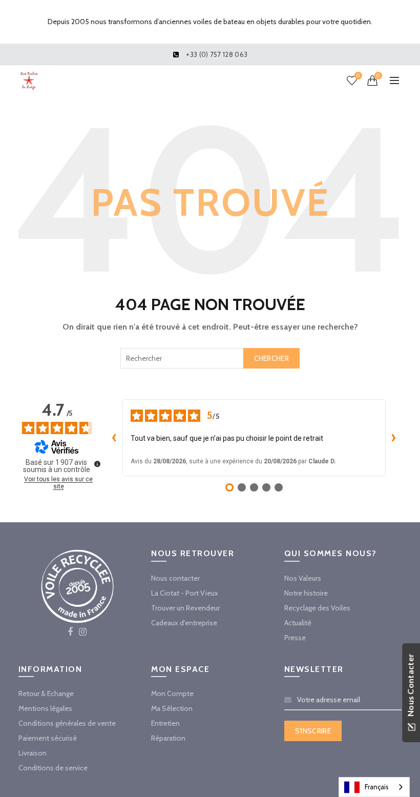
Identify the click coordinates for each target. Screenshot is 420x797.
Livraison (32, 753)
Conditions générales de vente (67, 723)
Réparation (168, 738)
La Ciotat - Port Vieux (184, 593)
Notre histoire (306, 593)
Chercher (271, 358)
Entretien (165, 723)
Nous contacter (175, 578)
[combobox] (210, 358)
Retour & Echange (46, 693)
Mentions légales (45, 708)
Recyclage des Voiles (317, 607)
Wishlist (358, 76)
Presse (295, 637)
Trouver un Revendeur (185, 607)
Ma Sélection (172, 708)
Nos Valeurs (302, 578)
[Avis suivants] (394, 438)
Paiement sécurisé (47, 738)
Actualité (297, 622)
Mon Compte (172, 693)
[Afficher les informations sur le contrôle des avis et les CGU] (97, 464)
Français (377, 787)
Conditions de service (53, 767)
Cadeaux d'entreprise (184, 622)
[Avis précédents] (114, 438)
